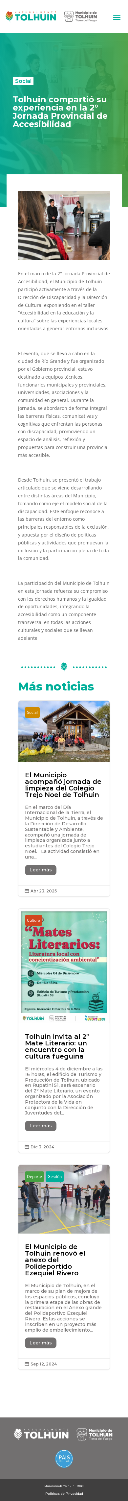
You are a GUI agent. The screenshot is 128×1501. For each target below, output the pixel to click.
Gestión (55, 1176)
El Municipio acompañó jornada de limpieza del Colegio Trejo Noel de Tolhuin (64, 799)
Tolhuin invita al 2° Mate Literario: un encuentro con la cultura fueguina (64, 1031)
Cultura (33, 920)
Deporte (34, 1176)
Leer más (41, 870)
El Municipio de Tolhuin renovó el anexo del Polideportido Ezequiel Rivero (64, 1267)
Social (23, 81)
